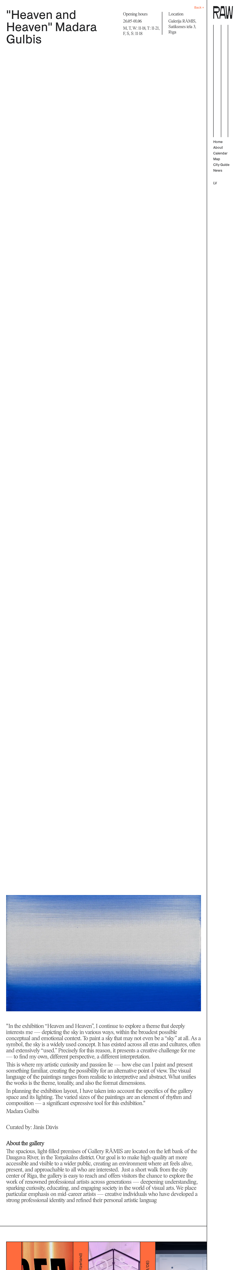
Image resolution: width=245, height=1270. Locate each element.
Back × (199, 7)
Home (218, 142)
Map (216, 159)
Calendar (220, 153)
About (218, 147)
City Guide (221, 165)
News (217, 170)
